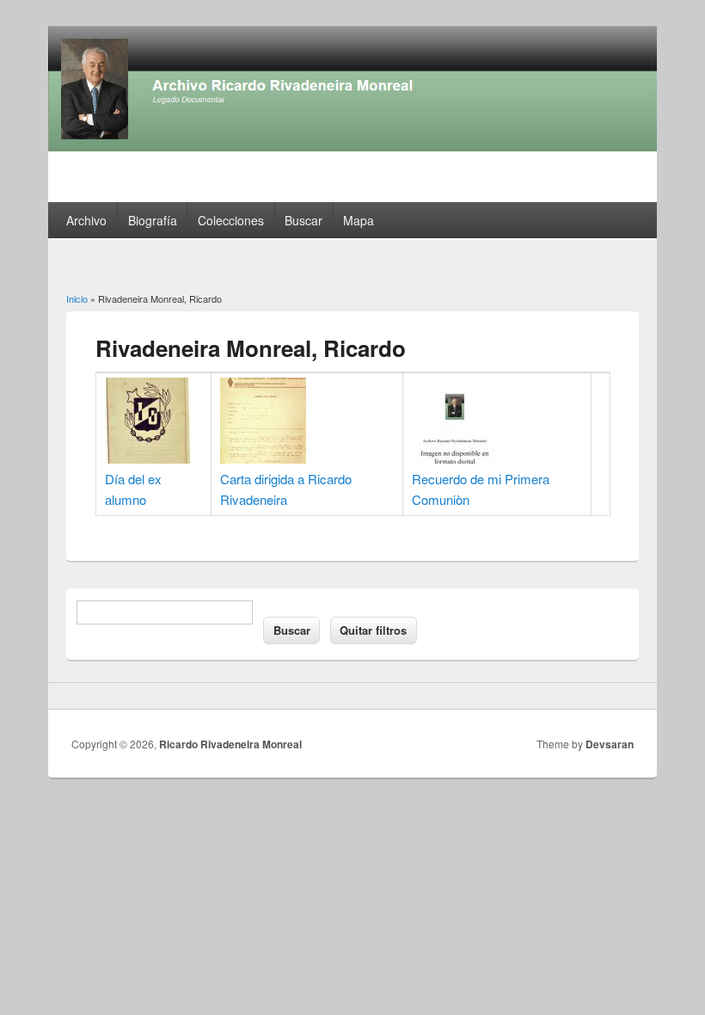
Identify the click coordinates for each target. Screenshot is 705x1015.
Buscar (303, 220)
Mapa (358, 220)
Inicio (77, 298)
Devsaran (609, 744)
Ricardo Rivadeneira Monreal (230, 744)
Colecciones (231, 220)
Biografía (152, 220)
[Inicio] (352, 146)
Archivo (86, 220)
